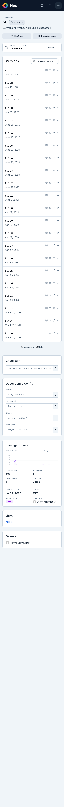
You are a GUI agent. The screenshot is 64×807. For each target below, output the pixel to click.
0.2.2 (9, 183)
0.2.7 (9, 120)
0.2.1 (9, 195)
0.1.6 (9, 258)
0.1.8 (9, 233)
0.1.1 (9, 321)
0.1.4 (9, 283)
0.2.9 (9, 95)
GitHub (9, 522)
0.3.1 (9, 70)
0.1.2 (9, 308)
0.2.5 (9, 145)
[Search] (50, 5)
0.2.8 (9, 108)
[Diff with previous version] (54, 70)
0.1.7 (9, 245)
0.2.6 (9, 133)
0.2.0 (9, 208)
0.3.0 (9, 83)
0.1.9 (9, 220)
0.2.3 (9, 170)
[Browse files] (57, 70)
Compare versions (46, 61)
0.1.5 (9, 271)
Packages (9, 17)
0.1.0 (9, 333)
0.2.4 (9, 158)
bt (4, 22)
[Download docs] (50, 70)
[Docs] (46, 70)
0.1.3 (9, 296)
